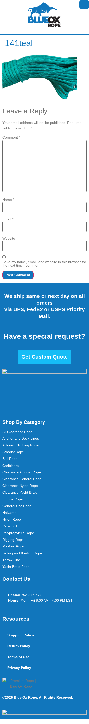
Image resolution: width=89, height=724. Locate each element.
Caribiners (10, 465)
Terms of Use (18, 657)
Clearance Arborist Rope (21, 472)
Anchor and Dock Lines (20, 438)
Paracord (9, 526)
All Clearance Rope (17, 432)
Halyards (9, 513)
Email (7, 219)
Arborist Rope (13, 452)
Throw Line (11, 560)
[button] (4, 4)
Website (8, 238)
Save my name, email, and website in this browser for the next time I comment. (44, 263)
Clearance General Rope (22, 479)
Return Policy (18, 646)
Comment (11, 137)
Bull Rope (10, 459)
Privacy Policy (19, 668)
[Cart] (84, 4)
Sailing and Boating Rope (22, 553)
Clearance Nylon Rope (20, 486)
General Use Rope (17, 506)
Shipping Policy (20, 635)
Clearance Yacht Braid (19, 492)
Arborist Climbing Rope (20, 445)
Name (8, 199)
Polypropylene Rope (18, 533)
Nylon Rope (11, 519)
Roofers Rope (13, 546)
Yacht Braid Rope (16, 567)
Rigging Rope (13, 540)
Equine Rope (12, 499)
